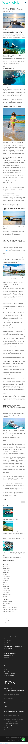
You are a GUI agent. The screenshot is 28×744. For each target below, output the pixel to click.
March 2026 (5, 566)
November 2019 (6, 592)
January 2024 (6, 570)
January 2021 (6, 578)
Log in (4, 616)
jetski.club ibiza (19, 9)
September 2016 (6, 594)
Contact (5, 667)
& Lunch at (12, 659)
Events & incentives (8, 655)
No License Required (13, 646)
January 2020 (6, 588)
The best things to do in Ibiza (10, 607)
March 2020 (5, 584)
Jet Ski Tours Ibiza (8, 644)
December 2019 (6, 590)
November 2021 (6, 576)
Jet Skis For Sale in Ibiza (9, 675)
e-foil (6, 246)
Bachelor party (7, 657)
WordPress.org (6, 622)
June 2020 (5, 580)
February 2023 (6, 572)
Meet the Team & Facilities (9, 673)
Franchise (6, 669)
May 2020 (5, 582)
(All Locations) (11, 632)
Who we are (6, 671)
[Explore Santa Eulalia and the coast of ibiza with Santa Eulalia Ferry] (8, 516)
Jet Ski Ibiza (6, 642)
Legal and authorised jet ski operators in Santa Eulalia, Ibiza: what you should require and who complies (14, 538)
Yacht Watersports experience (10, 609)
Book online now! (4, 743)
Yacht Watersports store (8, 11)
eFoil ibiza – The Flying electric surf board (13, 240)
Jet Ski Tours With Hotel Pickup (11, 709)
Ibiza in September (8, 729)
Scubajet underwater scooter (10, 8)
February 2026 (6, 568)
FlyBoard (7, 250)
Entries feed (6, 618)
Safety (4, 605)
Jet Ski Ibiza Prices (8, 640)
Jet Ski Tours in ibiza (7, 557)
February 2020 (6, 586)
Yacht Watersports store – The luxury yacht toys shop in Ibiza (12, 406)
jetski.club (6, 9)
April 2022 (5, 574)
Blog (5, 665)
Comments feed (6, 620)
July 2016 (5, 596)
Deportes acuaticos (7, 601)
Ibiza (10, 636)
